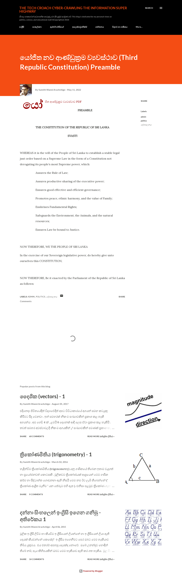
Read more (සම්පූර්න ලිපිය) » (100, 436)
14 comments (36, 559)
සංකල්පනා (37, 27)
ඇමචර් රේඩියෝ (57, 27)
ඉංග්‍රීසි (21, 27)
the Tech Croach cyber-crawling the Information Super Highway (73, 9)
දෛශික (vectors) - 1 (42, 396)
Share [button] (144, 101)
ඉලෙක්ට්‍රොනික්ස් (79, 27)
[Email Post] (61, 296)
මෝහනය (99, 27)
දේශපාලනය (146, 124)
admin (143, 116)
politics (144, 120)
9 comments (36, 494)
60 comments (36, 436)
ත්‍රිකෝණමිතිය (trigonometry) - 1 (56, 454)
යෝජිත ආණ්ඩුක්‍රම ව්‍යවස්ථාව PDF (63, 101)
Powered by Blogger (93, 571)
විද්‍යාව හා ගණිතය (119, 27)
